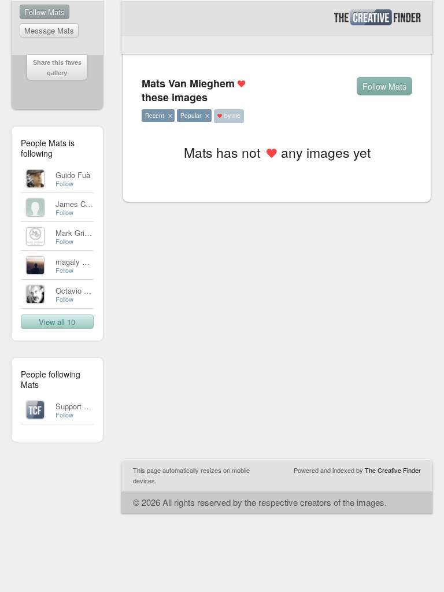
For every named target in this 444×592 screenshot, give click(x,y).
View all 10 (57, 321)
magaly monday (82, 261)
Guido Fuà (73, 174)
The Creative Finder (393, 470)
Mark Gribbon (78, 232)
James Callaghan (84, 203)
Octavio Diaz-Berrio (88, 290)
